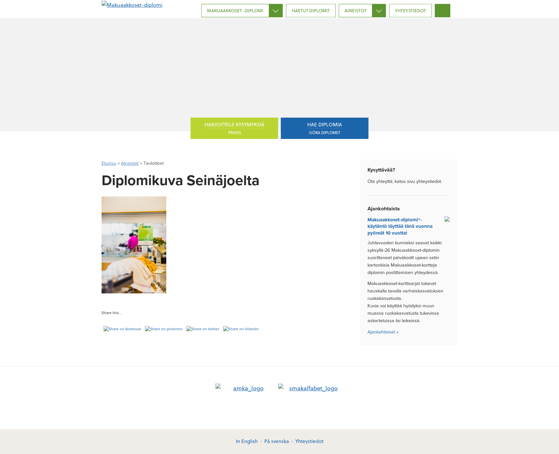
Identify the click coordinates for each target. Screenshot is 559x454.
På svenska (276, 441)
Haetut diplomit (311, 10)
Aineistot (356, 10)
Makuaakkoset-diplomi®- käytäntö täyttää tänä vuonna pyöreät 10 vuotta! (400, 226)
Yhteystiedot (410, 10)
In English (247, 441)
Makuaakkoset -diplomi (235, 10)
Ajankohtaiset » (382, 332)
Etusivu (109, 163)
